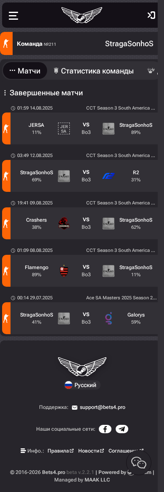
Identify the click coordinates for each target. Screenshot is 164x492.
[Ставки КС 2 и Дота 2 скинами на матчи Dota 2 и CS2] (82, 15)
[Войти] (151, 15)
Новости (88, 451)
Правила (58, 451)
